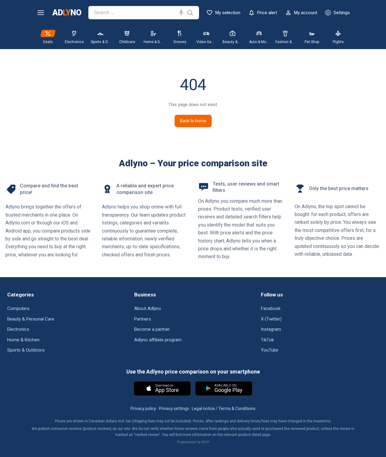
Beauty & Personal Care (30, 319)
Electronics (18, 329)
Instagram (271, 329)
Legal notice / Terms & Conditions (223, 408)
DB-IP (205, 442)
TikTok (267, 340)
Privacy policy (143, 408)
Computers (18, 308)
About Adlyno (147, 308)
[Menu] (40, 13)
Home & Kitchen (23, 340)
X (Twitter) (271, 319)
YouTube (269, 350)
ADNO (66, 13)
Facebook (270, 308)
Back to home (193, 120)
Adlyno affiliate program (158, 340)
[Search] (180, 12)
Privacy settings (174, 408)
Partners (142, 319)
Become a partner (152, 329)
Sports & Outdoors (26, 350)
